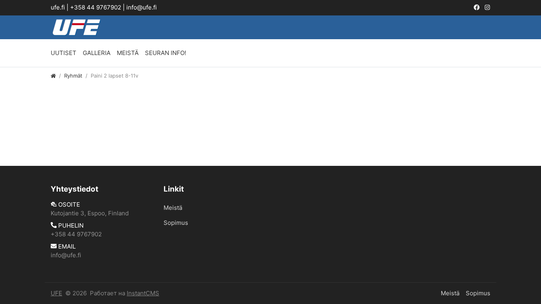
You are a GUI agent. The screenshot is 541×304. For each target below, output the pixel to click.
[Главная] (53, 75)
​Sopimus (176, 222)
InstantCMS (143, 293)
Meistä (128, 53)
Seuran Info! (165, 53)
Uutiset (63, 53)
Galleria (96, 53)
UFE (56, 293)
